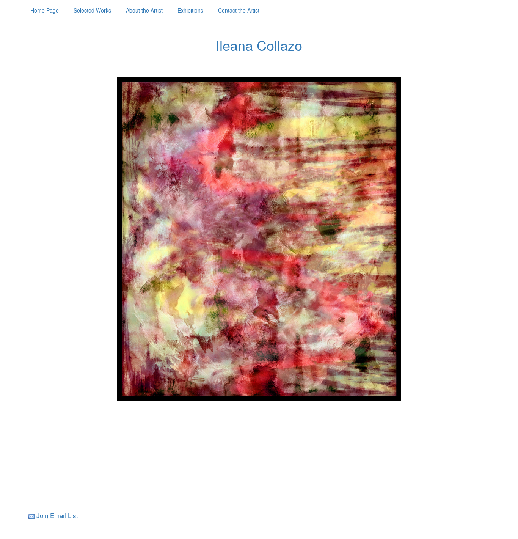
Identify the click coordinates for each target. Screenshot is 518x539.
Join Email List (57, 515)
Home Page (44, 10)
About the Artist (144, 10)
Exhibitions (190, 10)
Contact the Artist (238, 10)
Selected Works (92, 10)
